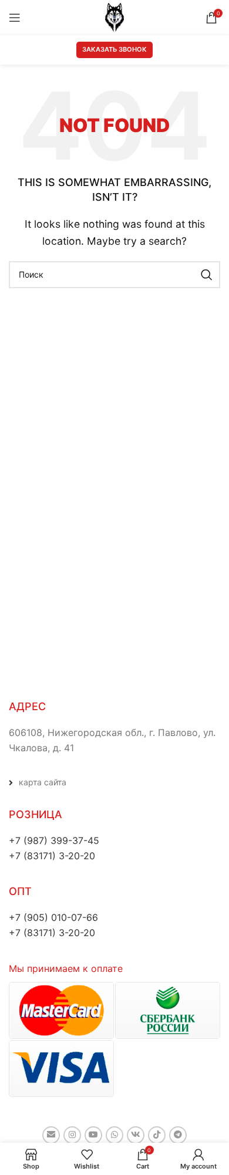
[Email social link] (51, 1135)
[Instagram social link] (72, 1135)
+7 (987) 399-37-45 (54, 840)
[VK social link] (135, 1135)
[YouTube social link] (93, 1135)
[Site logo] (114, 16)
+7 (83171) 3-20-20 (52, 856)
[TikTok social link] (157, 1135)
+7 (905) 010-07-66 (53, 917)
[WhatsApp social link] (114, 1135)
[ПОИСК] (206, 274)
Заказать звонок (114, 49)
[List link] (114, 782)
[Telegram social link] (178, 1135)
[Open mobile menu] (14, 17)
